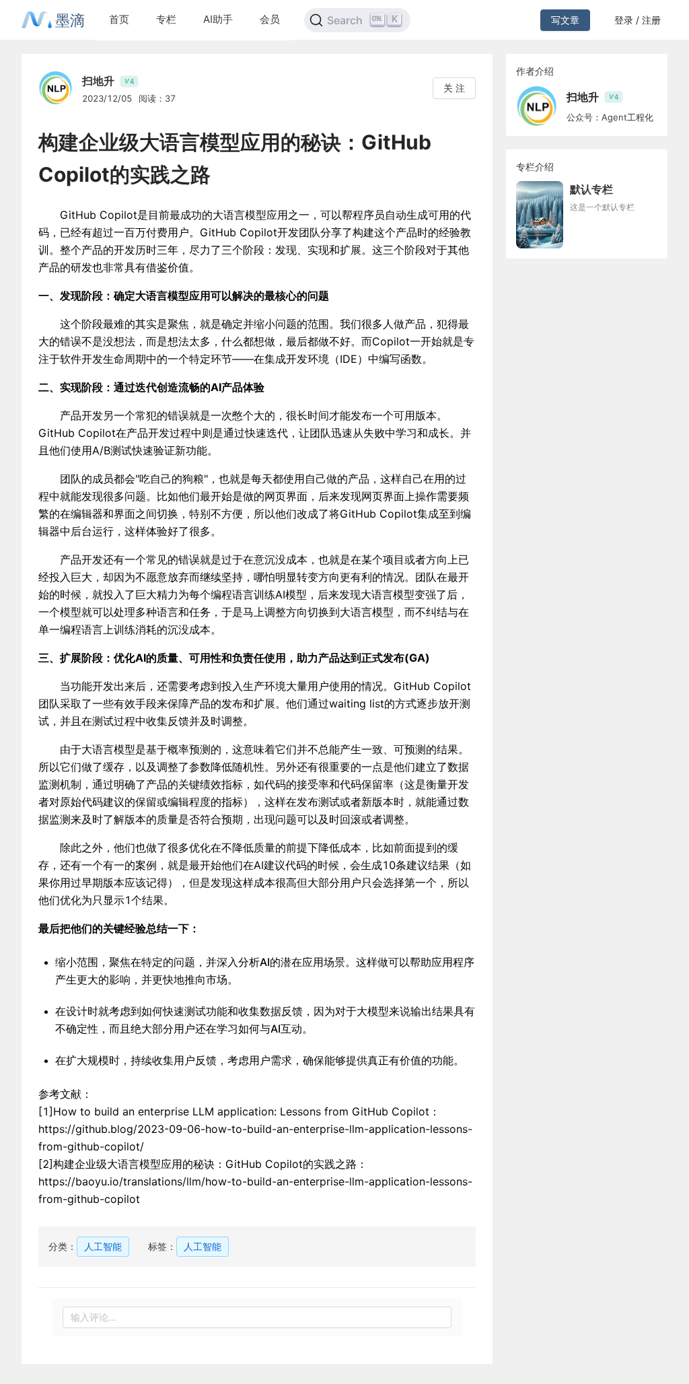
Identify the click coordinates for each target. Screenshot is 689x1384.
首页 (119, 19)
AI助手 (218, 19)
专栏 (166, 19)
